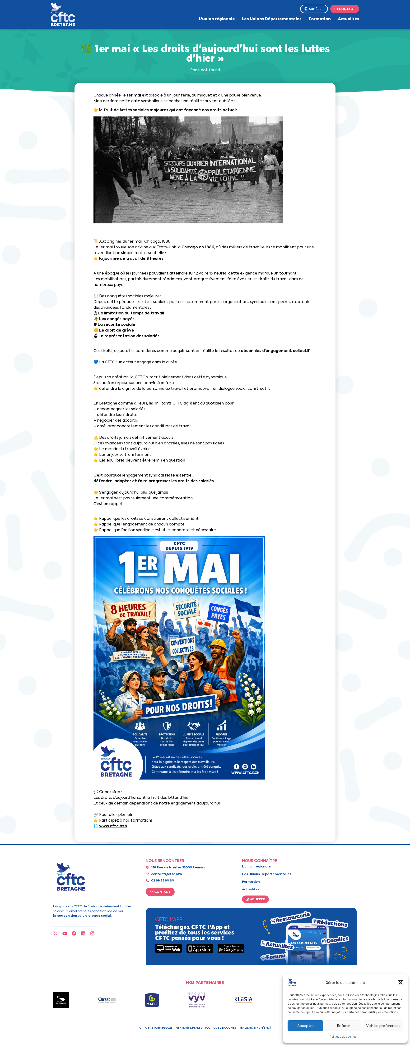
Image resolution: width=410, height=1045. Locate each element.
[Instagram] (92, 933)
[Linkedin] (83, 933)
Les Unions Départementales (272, 18)
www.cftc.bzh (113, 826)
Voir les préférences (383, 1025)
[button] (400, 982)
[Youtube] (64, 933)
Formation (320, 18)
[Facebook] (74, 933)
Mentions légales (189, 1027)
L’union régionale (217, 18)
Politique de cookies (343, 1036)
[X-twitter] (55, 933)
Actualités (348, 18)
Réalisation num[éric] (255, 1027)
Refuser (343, 1025)
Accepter (305, 1025)
